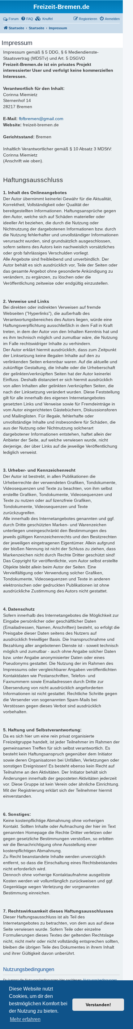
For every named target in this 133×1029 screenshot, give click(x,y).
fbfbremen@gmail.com (41, 118)
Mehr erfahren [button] (25, 1019)
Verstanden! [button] (98, 1004)
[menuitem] (27, 18)
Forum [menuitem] (14, 19)
